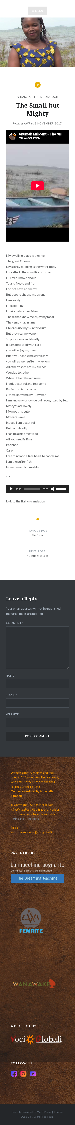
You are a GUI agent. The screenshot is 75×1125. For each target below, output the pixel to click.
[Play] (11, 489)
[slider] (61, 488)
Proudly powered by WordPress (31, 1112)
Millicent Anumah (43, 97)
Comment (15, 623)
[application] (37, 489)
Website (12, 714)
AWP (27, 123)
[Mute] (53, 489)
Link (9, 501)
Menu (39, 10)
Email (11, 695)
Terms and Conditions (25, 818)
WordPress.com (44, 1116)
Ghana (22, 97)
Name (11, 675)
